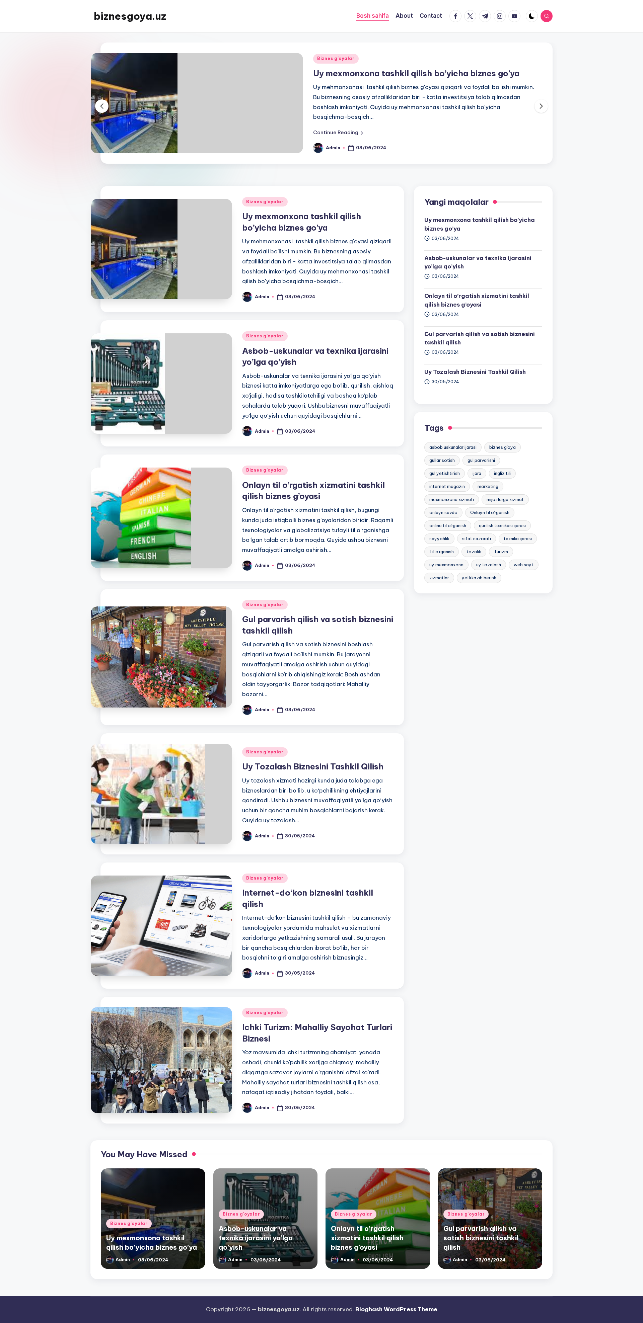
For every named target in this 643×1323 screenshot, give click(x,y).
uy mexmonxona (446, 564)
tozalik (474, 551)
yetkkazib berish (479, 577)
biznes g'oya (502, 447)
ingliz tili (502, 473)
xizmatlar (439, 577)
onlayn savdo (443, 512)
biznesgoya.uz (130, 16)
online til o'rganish (447, 525)
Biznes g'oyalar (336, 58)
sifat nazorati (476, 538)
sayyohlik (439, 538)
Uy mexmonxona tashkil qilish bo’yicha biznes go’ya (416, 73)
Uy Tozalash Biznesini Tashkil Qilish (312, 766)
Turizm (501, 551)
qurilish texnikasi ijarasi (502, 525)
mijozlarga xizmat (505, 499)
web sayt (523, 564)
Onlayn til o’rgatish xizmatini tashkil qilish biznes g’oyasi (476, 300)
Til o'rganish (441, 551)
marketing (488, 486)
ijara (477, 473)
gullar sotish (442, 460)
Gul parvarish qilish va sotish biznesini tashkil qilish (479, 338)
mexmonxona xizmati (451, 499)
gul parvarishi (481, 460)
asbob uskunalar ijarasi (453, 447)
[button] (338, 132)
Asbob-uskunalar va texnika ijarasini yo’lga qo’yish (477, 262)
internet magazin (447, 486)
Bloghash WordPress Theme (396, 1309)
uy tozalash (488, 564)
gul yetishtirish (444, 473)
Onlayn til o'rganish (489, 512)
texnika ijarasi (518, 538)
